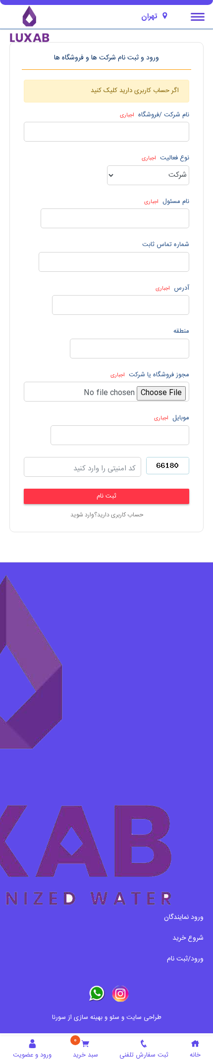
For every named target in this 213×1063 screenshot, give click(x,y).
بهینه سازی (88, 1017)
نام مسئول (166, 202)
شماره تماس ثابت (165, 245)
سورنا (59, 1017)
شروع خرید (188, 938)
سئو (114, 1017)
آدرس (172, 289)
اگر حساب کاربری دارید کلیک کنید (135, 90)
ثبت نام (106, 496)
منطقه (181, 332)
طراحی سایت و (140, 1017)
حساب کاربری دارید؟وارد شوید (106, 514)
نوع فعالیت (165, 158)
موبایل (171, 418)
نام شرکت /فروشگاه (154, 115)
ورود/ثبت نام (185, 959)
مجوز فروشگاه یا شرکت (149, 375)
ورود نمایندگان (184, 917)
